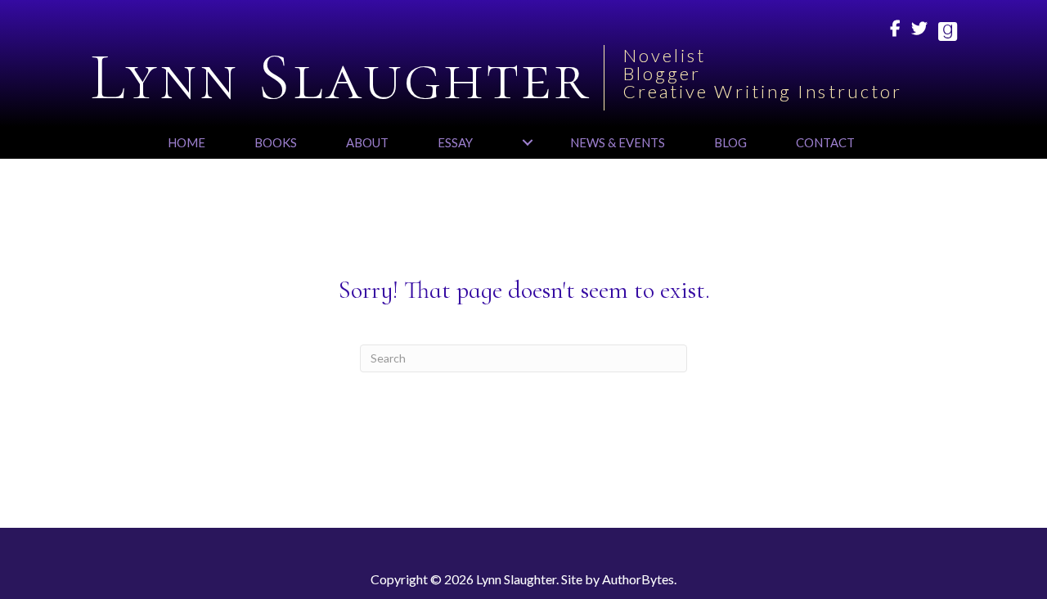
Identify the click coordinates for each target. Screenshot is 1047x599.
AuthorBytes (638, 579)
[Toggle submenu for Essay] (527, 142)
